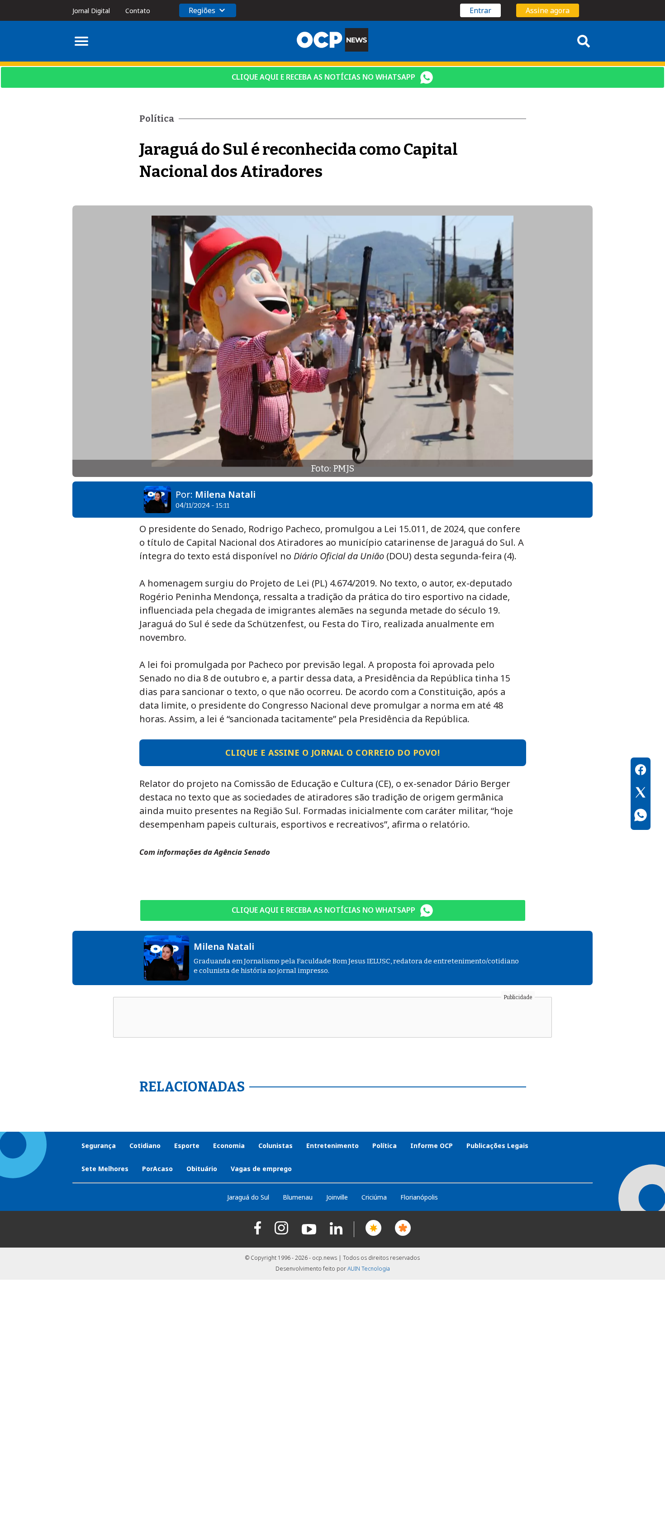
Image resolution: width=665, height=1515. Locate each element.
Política (384, 1145)
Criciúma (374, 1197)
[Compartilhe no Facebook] (640, 771)
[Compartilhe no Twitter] (640, 794)
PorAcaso (157, 1168)
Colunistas (275, 1145)
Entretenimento (332, 1145)
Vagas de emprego (261, 1168)
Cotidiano (145, 1145)
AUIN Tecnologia (368, 1268)
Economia (229, 1145)
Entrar (480, 10)
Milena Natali (225, 494)
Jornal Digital (91, 10)
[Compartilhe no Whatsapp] (640, 816)
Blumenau (298, 1197)
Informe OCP (431, 1145)
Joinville (337, 1197)
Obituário (201, 1168)
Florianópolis (419, 1197)
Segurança (98, 1145)
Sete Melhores (104, 1168)
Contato (137, 10)
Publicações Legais (497, 1145)
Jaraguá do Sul (248, 1197)
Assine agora (548, 10)
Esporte (187, 1145)
